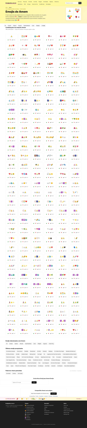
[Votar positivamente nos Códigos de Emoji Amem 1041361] (72, 58)
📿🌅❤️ (24, 201)
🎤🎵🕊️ (50, 155)
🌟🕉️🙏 (24, 119)
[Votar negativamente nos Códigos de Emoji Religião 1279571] (61, 214)
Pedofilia (26, 351)
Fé (5, 25)
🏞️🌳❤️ (11, 55)
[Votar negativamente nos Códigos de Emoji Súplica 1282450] (10, 260)
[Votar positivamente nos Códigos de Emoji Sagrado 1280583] (34, 76)
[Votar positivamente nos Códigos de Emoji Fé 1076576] (59, 104)
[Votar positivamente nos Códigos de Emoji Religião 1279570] (8, 223)
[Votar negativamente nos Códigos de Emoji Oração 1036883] (61, 241)
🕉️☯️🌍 (24, 220)
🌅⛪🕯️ (24, 82)
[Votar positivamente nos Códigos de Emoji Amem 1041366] (21, 67)
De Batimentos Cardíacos (11, 362)
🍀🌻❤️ (75, 36)
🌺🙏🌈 (11, 137)
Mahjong (50, 351)
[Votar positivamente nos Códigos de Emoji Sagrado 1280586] (34, 232)
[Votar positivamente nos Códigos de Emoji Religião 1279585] (34, 186)
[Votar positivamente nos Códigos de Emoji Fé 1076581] (72, 223)
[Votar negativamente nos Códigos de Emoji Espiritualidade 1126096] (61, 260)
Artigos (29, 4)
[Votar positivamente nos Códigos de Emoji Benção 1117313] (21, 260)
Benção (20, 25)
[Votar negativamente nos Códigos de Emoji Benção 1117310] (74, 306)
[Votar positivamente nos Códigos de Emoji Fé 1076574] (59, 140)
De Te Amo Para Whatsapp (27, 357)
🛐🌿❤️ (63, 275)
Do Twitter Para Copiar (59, 351)
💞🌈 (75, 55)
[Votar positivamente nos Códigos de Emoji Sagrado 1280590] (8, 159)
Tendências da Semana (49, 412)
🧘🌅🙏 (63, 293)
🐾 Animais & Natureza (30, 408)
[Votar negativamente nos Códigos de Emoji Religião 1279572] (48, 287)
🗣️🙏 (75, 247)
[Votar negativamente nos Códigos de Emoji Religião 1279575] (74, 186)
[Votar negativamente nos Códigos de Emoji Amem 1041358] (48, 40)
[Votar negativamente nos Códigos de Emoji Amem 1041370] (10, 58)
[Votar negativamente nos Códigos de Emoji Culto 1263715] (61, 168)
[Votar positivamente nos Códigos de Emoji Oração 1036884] (8, 287)
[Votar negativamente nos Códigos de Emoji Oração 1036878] (10, 40)
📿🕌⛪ (11, 211)
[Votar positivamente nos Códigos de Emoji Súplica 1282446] (46, 177)
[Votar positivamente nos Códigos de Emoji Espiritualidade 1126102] (8, 306)
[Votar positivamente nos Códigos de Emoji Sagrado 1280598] (21, 159)
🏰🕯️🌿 (11, 165)
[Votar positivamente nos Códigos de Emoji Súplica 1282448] (8, 177)
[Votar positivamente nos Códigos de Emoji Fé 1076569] (59, 278)
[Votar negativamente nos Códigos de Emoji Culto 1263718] (36, 159)
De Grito (39, 351)
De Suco (37, 357)
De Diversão (46, 360)
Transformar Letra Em (37, 360)
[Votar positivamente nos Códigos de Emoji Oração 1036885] (21, 214)
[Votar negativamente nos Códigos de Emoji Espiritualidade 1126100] (61, 131)
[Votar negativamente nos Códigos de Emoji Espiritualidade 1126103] (48, 85)
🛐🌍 (37, 275)
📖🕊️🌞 (50, 183)
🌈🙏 (75, 82)
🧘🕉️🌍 (75, 293)
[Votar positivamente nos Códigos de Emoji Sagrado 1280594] (21, 278)
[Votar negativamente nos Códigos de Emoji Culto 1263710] (36, 315)
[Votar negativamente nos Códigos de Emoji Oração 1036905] (61, 296)
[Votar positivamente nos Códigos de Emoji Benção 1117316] (21, 168)
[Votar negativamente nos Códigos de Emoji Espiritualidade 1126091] (10, 196)
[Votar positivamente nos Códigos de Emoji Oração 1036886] (46, 150)
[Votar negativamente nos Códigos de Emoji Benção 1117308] (10, 296)
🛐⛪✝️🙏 (37, 284)
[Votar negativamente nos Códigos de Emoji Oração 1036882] (36, 104)
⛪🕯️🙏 (24, 321)
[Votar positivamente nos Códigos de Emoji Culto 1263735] (46, 76)
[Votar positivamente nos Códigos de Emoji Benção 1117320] (34, 260)
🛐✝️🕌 (50, 284)
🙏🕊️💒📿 (37, 266)
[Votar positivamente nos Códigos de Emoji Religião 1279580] (21, 333)
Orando (14, 373)
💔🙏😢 (11, 174)
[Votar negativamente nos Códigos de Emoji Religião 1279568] (36, 196)
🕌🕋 (50, 238)
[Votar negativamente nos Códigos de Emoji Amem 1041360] (23, 58)
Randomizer (32, 351)
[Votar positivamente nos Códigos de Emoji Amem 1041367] (72, 67)
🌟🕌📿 (37, 119)
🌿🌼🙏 (24, 146)
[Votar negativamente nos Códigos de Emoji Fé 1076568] (48, 104)
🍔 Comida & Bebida (29, 410)
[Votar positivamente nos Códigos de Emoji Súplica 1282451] (34, 214)
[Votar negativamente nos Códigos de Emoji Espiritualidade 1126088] (61, 85)
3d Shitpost (59, 365)
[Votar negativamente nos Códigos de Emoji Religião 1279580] (23, 333)
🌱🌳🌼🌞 (75, 119)
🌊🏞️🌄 (63, 91)
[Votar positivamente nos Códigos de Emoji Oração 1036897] (46, 122)
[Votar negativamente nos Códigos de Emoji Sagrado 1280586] (36, 232)
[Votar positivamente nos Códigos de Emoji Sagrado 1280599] (21, 76)
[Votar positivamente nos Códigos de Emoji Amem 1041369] (59, 40)
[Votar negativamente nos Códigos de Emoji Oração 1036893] (74, 214)
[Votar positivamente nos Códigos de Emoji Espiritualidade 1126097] (59, 205)
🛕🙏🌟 (11, 293)
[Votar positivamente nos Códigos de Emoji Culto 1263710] (34, 315)
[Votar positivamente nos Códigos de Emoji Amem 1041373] (59, 49)
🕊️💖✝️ (37, 229)
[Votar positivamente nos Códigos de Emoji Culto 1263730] (59, 150)
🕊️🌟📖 (75, 220)
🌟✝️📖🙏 (63, 119)
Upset (12, 365)
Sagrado (45, 343)
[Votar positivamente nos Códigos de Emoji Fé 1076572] (72, 333)
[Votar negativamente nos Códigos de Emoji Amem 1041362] (36, 58)
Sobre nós (66, 405)
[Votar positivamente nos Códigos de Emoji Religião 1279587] (59, 324)
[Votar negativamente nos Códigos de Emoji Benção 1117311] (23, 269)
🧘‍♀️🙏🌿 (50, 302)
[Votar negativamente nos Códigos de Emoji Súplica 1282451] (36, 214)
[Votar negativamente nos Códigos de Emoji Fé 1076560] (48, 196)
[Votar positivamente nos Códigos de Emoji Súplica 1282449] (34, 306)
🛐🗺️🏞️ (24, 284)
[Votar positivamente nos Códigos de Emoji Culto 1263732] (21, 186)
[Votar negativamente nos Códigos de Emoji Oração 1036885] (23, 214)
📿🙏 (24, 211)
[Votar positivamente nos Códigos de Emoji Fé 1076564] (34, 278)
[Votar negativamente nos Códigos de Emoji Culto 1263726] (48, 315)
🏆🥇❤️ (63, 45)
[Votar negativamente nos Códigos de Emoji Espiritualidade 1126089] (74, 122)
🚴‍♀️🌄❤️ (50, 64)
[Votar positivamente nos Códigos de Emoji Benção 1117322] (46, 306)
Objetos (51, 1)
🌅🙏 (63, 73)
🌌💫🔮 (24, 100)
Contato (65, 407)
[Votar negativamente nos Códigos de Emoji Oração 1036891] (36, 113)
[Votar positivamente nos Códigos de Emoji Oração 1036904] (72, 131)
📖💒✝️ (37, 183)
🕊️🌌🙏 (50, 220)
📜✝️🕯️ (11, 201)
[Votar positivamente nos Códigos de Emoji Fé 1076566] (8, 241)
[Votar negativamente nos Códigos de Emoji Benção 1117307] (23, 296)
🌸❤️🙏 (37, 128)
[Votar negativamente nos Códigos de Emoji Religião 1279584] (36, 122)
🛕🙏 (63, 284)
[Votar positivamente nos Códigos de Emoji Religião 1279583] (34, 287)
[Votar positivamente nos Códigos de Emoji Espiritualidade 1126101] (34, 223)
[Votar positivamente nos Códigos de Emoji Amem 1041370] (8, 58)
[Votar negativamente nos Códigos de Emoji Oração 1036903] (36, 205)
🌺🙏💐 (24, 137)
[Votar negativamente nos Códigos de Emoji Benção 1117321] (36, 95)
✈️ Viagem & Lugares (29, 412)
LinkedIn (46, 396)
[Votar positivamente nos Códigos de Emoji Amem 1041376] (34, 67)
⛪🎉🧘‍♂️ (50, 311)
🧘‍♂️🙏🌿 (75, 302)
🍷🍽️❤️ (24, 45)
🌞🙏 (63, 110)
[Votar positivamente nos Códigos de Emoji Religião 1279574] (21, 122)
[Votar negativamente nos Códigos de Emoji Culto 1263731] (48, 296)
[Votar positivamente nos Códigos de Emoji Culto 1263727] (59, 177)
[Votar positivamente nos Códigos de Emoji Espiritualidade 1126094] (59, 95)
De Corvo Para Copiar (55, 362)
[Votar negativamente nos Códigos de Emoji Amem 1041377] (10, 49)
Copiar (14, 39)
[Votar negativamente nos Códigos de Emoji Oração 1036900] (61, 287)
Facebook (41, 396)
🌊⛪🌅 (11, 100)
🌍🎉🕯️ (75, 100)
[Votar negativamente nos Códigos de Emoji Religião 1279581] (61, 232)
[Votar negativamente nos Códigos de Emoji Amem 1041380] (48, 58)
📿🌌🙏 (37, 201)
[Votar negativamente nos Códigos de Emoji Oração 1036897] (48, 122)
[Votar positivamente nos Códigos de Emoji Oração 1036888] (34, 168)
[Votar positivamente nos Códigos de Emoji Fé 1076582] (34, 131)
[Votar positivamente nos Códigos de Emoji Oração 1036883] (59, 241)
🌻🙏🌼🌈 (50, 137)
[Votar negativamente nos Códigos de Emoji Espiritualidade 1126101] (36, 223)
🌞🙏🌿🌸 (11, 119)
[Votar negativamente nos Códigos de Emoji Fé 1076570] (61, 122)
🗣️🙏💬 (11, 256)
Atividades (45, 1)
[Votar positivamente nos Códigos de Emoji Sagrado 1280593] (21, 85)
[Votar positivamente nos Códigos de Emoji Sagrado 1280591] (21, 241)
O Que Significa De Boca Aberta (69, 354)
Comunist (53, 365)
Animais (30, 1)
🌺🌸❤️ (63, 36)
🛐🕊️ (11, 284)
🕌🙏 (63, 238)
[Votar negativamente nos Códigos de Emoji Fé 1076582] (36, 131)
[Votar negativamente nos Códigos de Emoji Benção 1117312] (23, 131)
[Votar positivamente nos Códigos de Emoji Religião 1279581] (59, 232)
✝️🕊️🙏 (11, 330)
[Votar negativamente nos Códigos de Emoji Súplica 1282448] (10, 177)
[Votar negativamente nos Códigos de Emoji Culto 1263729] (48, 168)
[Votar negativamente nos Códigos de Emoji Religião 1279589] (48, 269)
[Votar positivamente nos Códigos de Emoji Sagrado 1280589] (46, 131)
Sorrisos (20, 1)
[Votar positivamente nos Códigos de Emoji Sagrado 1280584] (21, 287)
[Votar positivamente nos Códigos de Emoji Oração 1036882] (34, 104)
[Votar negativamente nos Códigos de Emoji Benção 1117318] (36, 140)
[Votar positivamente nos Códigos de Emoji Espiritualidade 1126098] (72, 296)
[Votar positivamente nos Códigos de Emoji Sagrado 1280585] (8, 104)
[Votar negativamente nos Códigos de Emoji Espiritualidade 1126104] (48, 95)
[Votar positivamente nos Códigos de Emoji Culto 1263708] (46, 159)
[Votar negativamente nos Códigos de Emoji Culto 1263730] (61, 150)
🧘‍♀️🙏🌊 (37, 302)
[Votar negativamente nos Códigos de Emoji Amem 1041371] (36, 49)
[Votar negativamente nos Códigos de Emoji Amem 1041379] (48, 67)
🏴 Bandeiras (27, 419)
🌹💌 (50, 36)
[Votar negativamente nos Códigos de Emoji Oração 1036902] (10, 333)
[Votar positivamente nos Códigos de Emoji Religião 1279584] (34, 122)
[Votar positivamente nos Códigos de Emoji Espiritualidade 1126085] (46, 223)
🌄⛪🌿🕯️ (37, 73)
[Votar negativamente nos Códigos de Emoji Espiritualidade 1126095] (10, 315)
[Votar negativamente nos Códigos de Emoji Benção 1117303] (74, 269)
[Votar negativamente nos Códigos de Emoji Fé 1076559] (61, 223)
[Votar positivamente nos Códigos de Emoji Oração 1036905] (59, 296)
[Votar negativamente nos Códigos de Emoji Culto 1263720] (48, 186)
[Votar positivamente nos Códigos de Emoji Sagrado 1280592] (59, 196)
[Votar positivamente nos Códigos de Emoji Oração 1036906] (8, 186)
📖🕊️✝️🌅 (63, 183)
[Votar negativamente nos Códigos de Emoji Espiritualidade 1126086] (48, 333)
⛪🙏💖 (37, 321)
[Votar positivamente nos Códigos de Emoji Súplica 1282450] (8, 260)
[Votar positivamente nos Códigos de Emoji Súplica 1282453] (34, 177)
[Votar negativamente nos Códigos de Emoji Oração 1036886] (48, 150)
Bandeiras (20, 4)
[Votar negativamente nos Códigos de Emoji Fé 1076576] (61, 104)
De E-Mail (47, 365)
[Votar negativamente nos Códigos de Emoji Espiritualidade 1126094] (61, 95)
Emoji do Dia (35, 4)
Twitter (36, 396)
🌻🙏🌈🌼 (37, 137)
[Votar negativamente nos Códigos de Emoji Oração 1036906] (10, 186)
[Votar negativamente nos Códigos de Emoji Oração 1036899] (74, 315)
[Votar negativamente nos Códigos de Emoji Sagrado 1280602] (10, 278)
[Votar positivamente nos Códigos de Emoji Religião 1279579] (8, 113)
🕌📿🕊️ (37, 238)
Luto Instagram (45, 362)
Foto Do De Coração (10, 357)
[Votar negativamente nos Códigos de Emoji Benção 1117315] (74, 232)
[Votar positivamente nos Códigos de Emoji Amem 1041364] (21, 40)
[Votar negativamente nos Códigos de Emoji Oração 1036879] (23, 196)
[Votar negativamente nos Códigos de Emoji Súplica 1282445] (48, 251)
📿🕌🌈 (75, 201)
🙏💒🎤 (11, 266)
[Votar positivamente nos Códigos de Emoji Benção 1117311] (21, 269)
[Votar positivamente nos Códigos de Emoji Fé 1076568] (46, 104)
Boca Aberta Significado (69, 365)
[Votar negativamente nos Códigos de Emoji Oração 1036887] (23, 251)
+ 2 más (43, 25)
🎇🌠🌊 (37, 155)
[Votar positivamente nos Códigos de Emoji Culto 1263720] (46, 186)
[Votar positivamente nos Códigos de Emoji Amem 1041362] (34, 58)
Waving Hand (32, 354)
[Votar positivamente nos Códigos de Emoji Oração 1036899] (72, 315)
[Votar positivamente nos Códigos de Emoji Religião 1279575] (72, 186)
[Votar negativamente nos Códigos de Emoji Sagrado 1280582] (61, 186)
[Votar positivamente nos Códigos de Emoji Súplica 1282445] (46, 251)
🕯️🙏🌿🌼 (37, 247)
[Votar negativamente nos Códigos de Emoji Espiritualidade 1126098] (74, 296)
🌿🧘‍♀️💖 (75, 146)
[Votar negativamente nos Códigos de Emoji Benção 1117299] (36, 324)
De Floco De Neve (10, 354)
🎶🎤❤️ (50, 45)
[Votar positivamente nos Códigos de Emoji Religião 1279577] (72, 278)
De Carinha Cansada (10, 351)
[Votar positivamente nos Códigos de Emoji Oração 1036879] (21, 196)
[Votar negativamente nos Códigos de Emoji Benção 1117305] (48, 113)
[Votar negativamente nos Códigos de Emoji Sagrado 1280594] (23, 278)
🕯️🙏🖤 (63, 247)
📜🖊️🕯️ (75, 192)
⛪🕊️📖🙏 (11, 321)
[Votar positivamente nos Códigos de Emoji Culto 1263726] (46, 315)
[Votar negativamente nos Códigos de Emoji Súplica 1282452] (74, 76)
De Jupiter (58, 357)
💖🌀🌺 (24, 174)
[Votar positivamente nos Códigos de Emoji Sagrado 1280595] (34, 150)
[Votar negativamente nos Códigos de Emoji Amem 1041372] (10, 76)
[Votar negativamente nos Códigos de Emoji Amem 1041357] (61, 58)
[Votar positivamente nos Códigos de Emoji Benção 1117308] (8, 296)
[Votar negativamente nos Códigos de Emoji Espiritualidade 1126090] (23, 223)
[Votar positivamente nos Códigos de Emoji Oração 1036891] (34, 113)
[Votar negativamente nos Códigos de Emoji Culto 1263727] (61, 177)
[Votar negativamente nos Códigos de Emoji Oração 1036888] (36, 168)
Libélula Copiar (24, 354)
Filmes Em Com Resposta (20, 365)
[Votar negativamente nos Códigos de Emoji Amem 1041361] (74, 58)
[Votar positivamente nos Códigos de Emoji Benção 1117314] (8, 131)
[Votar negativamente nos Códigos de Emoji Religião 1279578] (36, 269)
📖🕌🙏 (75, 183)
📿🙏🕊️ (50, 211)
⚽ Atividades (28, 414)
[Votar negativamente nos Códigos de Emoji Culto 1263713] (74, 196)
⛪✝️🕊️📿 (50, 321)
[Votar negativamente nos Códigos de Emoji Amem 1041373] (61, 49)
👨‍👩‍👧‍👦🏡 (24, 55)
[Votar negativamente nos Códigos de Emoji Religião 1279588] (48, 232)
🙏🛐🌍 (50, 266)
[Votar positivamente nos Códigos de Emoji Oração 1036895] (34, 296)
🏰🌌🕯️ (75, 155)
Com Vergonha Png (10, 360)
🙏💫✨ (24, 266)
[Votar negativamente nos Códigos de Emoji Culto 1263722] (23, 113)
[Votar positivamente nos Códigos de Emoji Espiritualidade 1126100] (59, 131)
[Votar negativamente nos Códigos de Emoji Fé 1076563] (10, 150)
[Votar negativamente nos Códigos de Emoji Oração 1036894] (74, 168)
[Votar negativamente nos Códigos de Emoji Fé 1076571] (36, 85)
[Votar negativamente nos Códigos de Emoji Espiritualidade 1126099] (23, 104)
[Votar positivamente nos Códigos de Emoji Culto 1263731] (46, 296)
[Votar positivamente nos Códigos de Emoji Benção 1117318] (34, 140)
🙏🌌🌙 (37, 256)
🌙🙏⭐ (50, 110)
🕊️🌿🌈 (11, 229)
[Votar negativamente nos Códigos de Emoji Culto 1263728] (10, 205)
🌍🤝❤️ (37, 36)
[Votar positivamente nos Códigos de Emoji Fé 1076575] (46, 278)
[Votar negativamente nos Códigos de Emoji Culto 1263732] (23, 186)
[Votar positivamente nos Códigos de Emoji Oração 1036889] (72, 85)
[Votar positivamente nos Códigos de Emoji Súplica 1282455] (21, 140)
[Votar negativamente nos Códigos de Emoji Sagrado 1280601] (61, 315)
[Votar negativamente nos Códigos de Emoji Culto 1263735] (48, 76)
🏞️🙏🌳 (63, 155)
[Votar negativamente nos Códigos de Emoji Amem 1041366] (23, 67)
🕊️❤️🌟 (11, 238)
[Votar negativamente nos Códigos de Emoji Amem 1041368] (10, 67)
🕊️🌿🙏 (24, 229)
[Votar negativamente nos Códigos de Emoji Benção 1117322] (48, 306)
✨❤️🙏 (63, 330)
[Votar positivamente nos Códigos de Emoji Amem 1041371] (34, 49)
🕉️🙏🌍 (11, 220)
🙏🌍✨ (50, 256)
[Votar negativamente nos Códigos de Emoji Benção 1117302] (36, 251)
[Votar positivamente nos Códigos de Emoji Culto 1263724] (8, 269)
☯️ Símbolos (27, 417)
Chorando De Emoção (72, 362)
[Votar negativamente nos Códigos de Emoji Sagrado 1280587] (10, 168)
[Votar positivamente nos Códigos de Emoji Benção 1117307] (21, 296)
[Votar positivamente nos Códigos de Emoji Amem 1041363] (46, 49)
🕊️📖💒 (50, 229)
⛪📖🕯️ (63, 311)
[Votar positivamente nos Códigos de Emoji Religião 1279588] (46, 232)
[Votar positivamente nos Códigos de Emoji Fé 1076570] (59, 122)
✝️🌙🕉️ (63, 321)
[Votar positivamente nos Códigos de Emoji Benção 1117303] (72, 269)
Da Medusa (40, 365)
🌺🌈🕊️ (50, 128)
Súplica (14, 25)
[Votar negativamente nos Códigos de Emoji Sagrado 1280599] (23, 76)
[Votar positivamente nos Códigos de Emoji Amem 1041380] (46, 58)
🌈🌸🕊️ (37, 82)
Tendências (41, 4)
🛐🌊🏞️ (11, 275)
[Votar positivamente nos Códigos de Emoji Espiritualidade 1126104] (46, 95)
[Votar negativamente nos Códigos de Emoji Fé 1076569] (61, 278)
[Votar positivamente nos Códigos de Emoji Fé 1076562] (59, 333)
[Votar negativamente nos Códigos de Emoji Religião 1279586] (36, 241)
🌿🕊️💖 (37, 146)
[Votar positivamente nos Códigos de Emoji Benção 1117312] (21, 131)
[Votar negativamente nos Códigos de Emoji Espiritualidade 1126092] (23, 177)
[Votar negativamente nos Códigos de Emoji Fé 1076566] (10, 241)
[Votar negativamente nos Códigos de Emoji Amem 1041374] (61, 67)
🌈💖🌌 (50, 82)
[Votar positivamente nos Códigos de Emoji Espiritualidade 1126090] (21, 223)
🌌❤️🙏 (63, 100)
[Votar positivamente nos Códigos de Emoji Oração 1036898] (21, 306)
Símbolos (57, 1)
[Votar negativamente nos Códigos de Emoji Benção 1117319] (10, 122)
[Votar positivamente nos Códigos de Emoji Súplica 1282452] (72, 76)
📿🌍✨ (50, 201)
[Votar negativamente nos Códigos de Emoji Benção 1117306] (61, 159)
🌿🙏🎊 (63, 146)
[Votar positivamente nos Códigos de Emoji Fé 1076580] (46, 260)
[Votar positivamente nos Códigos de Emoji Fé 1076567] (72, 324)
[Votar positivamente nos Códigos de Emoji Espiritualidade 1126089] (72, 122)
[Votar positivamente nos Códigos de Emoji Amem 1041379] (46, 67)
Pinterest (50, 396)
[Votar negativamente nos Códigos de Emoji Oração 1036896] (23, 232)
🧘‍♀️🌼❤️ (11, 73)
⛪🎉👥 (37, 311)
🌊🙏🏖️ (75, 91)
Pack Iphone (19, 351)
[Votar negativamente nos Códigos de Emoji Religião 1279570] (10, 223)
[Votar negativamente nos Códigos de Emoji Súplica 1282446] (48, 177)
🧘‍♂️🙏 (63, 302)
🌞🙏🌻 (75, 110)
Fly (44, 354)
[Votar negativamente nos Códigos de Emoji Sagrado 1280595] (36, 150)
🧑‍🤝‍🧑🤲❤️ (50, 293)
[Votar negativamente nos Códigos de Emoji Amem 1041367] (74, 67)
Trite (53, 357)
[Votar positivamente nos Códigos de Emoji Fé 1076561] (72, 241)
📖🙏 (24, 192)
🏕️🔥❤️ (75, 45)
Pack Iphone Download (21, 360)
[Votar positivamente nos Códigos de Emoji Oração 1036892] (59, 306)
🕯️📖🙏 (24, 247)
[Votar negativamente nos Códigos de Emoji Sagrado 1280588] (74, 287)
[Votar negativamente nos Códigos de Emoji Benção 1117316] (23, 168)
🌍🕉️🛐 (11, 110)
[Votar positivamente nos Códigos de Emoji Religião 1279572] (46, 287)
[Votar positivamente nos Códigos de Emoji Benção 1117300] (21, 95)
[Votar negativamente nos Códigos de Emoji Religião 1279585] (36, 186)
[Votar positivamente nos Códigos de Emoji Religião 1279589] (46, 269)
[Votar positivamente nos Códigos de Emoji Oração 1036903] (34, 205)
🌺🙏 (75, 128)
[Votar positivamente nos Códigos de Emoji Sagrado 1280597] (72, 159)
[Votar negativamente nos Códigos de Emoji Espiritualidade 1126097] (61, 205)
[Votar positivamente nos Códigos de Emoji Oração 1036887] (21, 251)
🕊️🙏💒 (63, 229)
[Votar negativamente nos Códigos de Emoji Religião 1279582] (74, 177)
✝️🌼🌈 (75, 321)
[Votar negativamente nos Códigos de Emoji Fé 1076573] (48, 205)
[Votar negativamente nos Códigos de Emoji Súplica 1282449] (36, 306)
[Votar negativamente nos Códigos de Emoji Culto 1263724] (10, 269)
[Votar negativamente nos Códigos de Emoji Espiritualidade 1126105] (74, 140)
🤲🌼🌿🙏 (24, 293)
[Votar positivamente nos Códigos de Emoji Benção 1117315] (72, 232)
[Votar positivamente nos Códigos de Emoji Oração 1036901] (59, 113)
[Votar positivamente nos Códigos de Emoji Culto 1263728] (8, 205)
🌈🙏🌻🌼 (37, 91)
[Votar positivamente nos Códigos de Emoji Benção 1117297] (59, 269)
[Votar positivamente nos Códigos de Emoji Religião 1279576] (46, 324)
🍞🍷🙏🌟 (24, 155)
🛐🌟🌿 (50, 275)
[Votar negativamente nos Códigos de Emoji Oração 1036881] (61, 76)
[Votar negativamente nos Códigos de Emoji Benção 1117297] (61, 269)
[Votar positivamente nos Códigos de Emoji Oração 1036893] (72, 214)
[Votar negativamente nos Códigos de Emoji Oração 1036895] (36, 296)
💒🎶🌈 (50, 165)
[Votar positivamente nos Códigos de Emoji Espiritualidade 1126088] (59, 85)
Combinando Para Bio (67, 357)
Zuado (75, 357)
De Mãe (17, 354)
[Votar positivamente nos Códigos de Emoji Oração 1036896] (21, 232)
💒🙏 (75, 165)
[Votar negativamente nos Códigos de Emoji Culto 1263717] (74, 150)
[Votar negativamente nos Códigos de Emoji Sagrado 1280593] (23, 85)
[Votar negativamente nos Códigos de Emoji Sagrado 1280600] (10, 232)
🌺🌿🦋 (63, 128)
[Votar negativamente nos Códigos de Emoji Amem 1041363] (48, 49)
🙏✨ (63, 266)
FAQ (25, 4)
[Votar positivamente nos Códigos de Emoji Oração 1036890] (72, 251)
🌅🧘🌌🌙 (11, 82)
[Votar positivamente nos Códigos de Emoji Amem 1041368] (8, 67)
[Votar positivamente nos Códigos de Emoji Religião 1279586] (34, 241)
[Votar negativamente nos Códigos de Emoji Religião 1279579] (10, 113)
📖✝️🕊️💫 (63, 192)
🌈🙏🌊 (11, 91)
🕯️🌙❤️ (37, 64)
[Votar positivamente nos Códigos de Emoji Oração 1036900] (59, 287)
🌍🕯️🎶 (24, 110)
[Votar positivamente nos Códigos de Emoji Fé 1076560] (46, 196)
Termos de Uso (67, 408)
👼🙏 (37, 165)
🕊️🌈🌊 (37, 220)
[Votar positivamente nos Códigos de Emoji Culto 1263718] (34, 159)
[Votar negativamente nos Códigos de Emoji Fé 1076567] (74, 324)
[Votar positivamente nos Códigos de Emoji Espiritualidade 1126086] (46, 333)
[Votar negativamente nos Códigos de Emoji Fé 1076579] (23, 205)
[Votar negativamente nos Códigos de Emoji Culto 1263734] (74, 260)
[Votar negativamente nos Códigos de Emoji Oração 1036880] (23, 324)
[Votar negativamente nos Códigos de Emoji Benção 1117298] (23, 150)
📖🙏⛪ (37, 192)
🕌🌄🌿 (24, 238)
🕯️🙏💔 (50, 247)
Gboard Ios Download (31, 362)
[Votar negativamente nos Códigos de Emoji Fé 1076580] (48, 260)
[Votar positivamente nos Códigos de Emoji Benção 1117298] (21, 150)
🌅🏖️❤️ (24, 36)
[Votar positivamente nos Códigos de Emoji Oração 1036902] (8, 333)
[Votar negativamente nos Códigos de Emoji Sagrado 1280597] (74, 159)
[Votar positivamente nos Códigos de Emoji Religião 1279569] (46, 241)
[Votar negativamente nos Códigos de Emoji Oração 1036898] (23, 306)
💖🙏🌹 (37, 174)
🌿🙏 (50, 146)
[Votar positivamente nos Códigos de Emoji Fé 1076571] (34, 85)
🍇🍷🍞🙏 (11, 155)
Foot (39, 362)
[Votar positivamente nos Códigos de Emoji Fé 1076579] (21, 205)
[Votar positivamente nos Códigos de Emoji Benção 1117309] (46, 140)
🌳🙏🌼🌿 (11, 128)
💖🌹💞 (50, 55)
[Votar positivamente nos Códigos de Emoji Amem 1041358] (46, 40)
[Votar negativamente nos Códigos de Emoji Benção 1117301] (74, 113)
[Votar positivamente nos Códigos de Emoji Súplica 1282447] (59, 251)
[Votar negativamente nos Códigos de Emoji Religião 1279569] (48, 241)
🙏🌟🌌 (63, 256)
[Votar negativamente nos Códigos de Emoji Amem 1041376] (36, 67)
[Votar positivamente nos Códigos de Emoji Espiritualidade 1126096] (59, 260)
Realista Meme (22, 362)
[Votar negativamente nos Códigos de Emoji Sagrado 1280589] (48, 131)
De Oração (20, 373)
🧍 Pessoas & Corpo (29, 407)
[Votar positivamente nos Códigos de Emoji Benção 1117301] (72, 113)
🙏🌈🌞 (24, 256)
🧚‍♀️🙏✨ (24, 311)
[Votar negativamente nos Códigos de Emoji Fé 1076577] (36, 333)
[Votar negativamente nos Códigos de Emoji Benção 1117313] (23, 260)
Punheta (64, 362)
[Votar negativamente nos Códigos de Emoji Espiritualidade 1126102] (10, 306)
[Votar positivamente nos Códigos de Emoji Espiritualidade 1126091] (8, 196)
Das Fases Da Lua (66, 360)
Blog (45, 408)
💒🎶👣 (63, 165)
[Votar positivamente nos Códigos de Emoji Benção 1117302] (34, 251)
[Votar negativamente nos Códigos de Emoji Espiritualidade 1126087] (10, 214)
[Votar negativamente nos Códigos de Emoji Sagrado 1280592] (61, 196)
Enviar (34, 382)
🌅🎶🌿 (50, 73)
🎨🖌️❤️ (37, 45)
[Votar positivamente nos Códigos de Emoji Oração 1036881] (59, 76)
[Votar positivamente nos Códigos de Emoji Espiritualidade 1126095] (8, 315)
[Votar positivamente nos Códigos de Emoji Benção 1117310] (72, 306)
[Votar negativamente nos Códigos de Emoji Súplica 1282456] (10, 95)
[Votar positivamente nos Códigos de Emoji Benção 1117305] (46, 113)
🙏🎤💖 (75, 256)
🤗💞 (75, 64)
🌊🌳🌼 (50, 91)
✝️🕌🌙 (24, 330)
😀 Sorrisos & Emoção (29, 405)
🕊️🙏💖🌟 (75, 229)
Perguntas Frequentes (48, 405)
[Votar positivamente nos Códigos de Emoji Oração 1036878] (8, 40)
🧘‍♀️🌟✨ (11, 302)
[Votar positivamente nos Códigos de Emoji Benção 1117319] (8, 122)
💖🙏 (63, 55)
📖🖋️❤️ (11, 64)
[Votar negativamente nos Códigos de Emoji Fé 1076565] (48, 214)
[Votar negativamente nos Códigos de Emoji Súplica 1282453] (36, 177)
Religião (38, 25)
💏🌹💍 (37, 55)
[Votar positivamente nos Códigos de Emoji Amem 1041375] (72, 40)
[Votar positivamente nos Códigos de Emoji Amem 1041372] (8, 76)
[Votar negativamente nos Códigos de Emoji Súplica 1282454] (23, 315)
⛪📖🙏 (75, 311)
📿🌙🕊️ (63, 201)
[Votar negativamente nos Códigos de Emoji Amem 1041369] (61, 40)
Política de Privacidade (68, 410)
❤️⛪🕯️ (75, 330)
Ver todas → (78, 398)
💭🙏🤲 (50, 174)
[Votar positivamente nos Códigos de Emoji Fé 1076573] (46, 205)
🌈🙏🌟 (24, 91)
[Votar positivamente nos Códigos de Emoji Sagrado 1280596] (72, 205)
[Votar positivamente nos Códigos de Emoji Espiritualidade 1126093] (8, 85)
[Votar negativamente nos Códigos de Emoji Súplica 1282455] (23, 140)
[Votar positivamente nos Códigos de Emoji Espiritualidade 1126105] (72, 140)
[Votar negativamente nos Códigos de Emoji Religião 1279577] (74, 278)
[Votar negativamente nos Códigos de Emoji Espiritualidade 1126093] (10, 85)
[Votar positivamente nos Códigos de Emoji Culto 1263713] (72, 196)
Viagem (40, 1)
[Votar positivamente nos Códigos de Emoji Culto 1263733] (72, 104)
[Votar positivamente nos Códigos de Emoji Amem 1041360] (21, 58)
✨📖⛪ (37, 330)
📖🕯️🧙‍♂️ (11, 192)
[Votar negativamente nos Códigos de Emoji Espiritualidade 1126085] (48, 223)
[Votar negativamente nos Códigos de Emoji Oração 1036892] (61, 306)
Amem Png (51, 343)
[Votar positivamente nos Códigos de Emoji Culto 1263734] (72, 260)
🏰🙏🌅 (24, 165)
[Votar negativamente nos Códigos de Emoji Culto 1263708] (48, 159)
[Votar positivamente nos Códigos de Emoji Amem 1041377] (8, 49)
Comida (35, 1)
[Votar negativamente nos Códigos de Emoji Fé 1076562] (61, 333)
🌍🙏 (37, 110)
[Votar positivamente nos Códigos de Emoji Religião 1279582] (72, 177)
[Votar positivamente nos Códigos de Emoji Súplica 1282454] (21, 315)
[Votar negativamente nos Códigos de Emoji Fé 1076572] (74, 333)
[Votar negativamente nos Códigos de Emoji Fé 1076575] (48, 278)
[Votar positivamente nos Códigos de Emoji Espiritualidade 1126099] (21, 104)
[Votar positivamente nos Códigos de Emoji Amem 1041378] (72, 49)
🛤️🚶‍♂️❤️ (63, 64)
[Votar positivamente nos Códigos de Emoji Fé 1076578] (8, 251)
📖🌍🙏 (11, 183)
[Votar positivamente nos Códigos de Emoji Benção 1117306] (59, 159)
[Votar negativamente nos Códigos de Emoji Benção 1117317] (74, 95)
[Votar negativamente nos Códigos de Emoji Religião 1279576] (48, 324)
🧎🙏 (37, 293)
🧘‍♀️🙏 (24, 302)
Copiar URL (53, 393)
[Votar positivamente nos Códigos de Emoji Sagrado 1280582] (59, 186)
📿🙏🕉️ (37, 211)
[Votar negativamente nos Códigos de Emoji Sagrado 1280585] (10, 104)
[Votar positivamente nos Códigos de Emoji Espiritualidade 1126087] (8, 214)
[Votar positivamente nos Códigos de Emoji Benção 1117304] (8, 140)
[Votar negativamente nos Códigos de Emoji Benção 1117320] (36, 260)
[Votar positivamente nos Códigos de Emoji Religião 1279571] (59, 214)
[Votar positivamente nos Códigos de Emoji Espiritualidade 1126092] (21, 177)
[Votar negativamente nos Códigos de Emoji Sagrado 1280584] (23, 287)
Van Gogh (40, 354)
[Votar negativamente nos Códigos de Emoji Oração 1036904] (74, 131)
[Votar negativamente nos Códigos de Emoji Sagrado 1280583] (36, 76)
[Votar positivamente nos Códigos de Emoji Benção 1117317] (72, 95)
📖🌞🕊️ (24, 183)
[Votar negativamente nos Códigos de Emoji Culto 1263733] (74, 104)
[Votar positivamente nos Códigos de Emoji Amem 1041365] (21, 49)
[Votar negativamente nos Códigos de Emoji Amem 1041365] (23, 49)
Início (7, 7)
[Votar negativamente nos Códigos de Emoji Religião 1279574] (23, 122)
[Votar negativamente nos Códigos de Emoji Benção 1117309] (48, 140)
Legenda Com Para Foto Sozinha (54, 354)
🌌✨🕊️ (50, 100)
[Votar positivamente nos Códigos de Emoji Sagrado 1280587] (8, 168)
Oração (9, 25)
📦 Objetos (27, 416)
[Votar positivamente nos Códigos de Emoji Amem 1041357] (59, 58)
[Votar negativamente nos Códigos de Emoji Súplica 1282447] (61, 251)
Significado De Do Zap (45, 357)
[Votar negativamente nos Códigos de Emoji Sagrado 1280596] (74, 205)
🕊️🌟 (63, 220)
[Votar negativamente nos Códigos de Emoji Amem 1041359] (36, 40)
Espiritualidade (27, 25)
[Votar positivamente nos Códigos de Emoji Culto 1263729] (46, 168)
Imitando (44, 351)
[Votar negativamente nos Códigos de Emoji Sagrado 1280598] (23, 159)
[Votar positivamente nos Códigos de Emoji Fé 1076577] (34, 333)
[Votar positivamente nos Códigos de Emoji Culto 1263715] (59, 168)
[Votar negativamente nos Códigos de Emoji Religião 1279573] (10, 324)
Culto (33, 25)
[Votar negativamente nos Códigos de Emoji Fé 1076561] (74, 241)
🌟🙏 (50, 119)
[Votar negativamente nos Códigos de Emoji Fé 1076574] (61, 140)
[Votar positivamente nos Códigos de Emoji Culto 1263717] (72, 150)
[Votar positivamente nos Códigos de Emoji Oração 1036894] (72, 168)
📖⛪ (50, 192)
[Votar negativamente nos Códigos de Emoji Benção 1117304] (10, 140)
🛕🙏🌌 (75, 284)
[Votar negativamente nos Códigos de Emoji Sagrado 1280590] (10, 159)
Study (29, 360)
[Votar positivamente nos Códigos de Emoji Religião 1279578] (34, 269)
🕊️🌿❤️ (24, 64)
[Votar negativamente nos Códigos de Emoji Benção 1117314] (10, 131)
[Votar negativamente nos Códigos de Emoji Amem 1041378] (74, 49)
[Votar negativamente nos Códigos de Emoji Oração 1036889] (74, 85)
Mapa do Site (66, 412)
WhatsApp (55, 396)
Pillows (18, 357)
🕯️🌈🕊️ (11, 247)
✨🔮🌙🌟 (50, 330)
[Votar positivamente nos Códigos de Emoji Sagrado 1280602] (8, 278)
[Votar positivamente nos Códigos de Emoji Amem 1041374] (59, 67)
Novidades (48, 4)
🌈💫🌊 (63, 82)
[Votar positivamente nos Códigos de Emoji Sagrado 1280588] (72, 287)
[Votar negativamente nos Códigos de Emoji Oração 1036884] (10, 287)
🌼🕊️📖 (63, 137)
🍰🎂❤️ (11, 45)
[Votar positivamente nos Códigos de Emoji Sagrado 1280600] (8, 232)
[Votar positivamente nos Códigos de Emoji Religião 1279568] (34, 196)
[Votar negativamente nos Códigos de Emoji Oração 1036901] (61, 113)
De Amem (8, 373)
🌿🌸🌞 (75, 137)
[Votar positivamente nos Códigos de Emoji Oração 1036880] (21, 324)
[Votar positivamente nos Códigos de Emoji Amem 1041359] (34, 40)
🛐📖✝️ (75, 275)
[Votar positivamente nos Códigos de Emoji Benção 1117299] (34, 324)
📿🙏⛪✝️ (63, 211)
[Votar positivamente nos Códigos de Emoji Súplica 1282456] (8, 95)
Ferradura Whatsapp (55, 360)
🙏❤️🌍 (75, 266)
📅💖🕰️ (63, 174)
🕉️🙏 (75, 211)
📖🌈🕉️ (75, 174)
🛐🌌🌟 (24, 275)
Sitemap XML (66, 414)
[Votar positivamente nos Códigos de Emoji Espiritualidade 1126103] (46, 85)
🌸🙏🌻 (24, 128)
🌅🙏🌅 (75, 73)
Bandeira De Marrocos (70, 351)
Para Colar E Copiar (32, 365)
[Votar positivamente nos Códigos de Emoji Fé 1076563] (8, 150)
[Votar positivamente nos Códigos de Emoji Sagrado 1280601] (59, 315)
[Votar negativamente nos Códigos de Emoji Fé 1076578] (10, 251)
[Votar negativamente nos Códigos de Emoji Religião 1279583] (36, 287)
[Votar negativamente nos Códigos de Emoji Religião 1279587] (61, 324)
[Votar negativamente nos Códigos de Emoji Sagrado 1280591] (23, 241)
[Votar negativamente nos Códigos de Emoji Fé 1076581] (74, 223)
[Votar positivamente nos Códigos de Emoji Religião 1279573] (8, 324)
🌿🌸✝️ (11, 146)
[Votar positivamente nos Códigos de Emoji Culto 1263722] (21, 113)
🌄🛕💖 (24, 73)
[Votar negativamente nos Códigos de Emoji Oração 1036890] (74, 251)
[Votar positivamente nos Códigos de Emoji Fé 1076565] (46, 214)
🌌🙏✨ (37, 100)
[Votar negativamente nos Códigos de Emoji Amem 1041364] (23, 40)
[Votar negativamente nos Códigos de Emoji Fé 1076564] (36, 278)
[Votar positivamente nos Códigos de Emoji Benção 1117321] (34, 95)
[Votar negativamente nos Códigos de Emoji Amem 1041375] (74, 40)
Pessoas (25, 1)
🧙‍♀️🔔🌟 (11, 311)
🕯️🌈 (75, 238)
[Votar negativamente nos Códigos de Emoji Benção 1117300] (23, 95)
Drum (7, 365)
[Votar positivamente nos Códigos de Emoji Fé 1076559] (59, 223)
